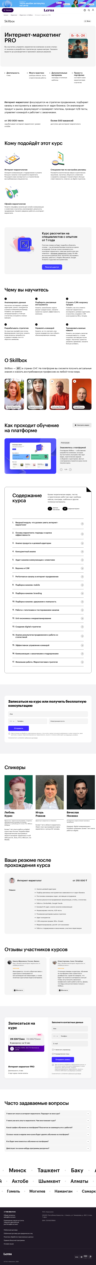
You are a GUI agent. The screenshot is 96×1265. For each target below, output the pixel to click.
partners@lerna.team (11, 1224)
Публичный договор (10, 1230)
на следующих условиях (71, 734)
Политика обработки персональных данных (18, 1237)
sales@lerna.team (10, 1217)
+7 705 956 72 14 (9, 1212)
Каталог (6, 15)
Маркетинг (14, 15)
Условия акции (9, 1244)
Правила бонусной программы (14, 1240)
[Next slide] (70, 469)
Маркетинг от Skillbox (26, 15)
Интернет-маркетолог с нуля (61, 253)
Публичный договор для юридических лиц (18, 1233)
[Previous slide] (61, 469)
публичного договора (31, 737)
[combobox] (12, 721)
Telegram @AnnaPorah (11, 1222)
